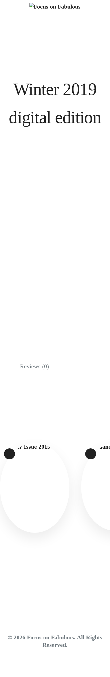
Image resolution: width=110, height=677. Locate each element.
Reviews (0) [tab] (34, 366)
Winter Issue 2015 (34, 482)
